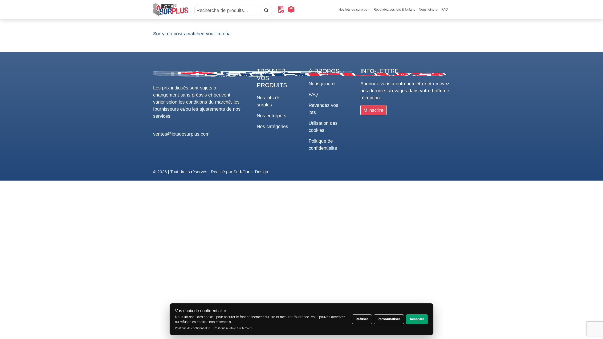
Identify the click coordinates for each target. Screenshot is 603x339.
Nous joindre (428, 9)
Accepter (417, 319)
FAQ (444, 9)
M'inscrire (373, 110)
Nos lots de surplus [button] (352, 9)
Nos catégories (272, 126)
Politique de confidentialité (192, 328)
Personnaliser (389, 319)
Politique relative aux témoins (233, 328)
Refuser (362, 319)
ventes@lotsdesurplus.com (181, 134)
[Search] (233, 9)
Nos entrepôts (271, 115)
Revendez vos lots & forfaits (394, 9)
